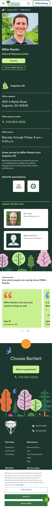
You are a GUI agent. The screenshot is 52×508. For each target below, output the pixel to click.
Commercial (10, 451)
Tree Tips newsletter (34, 454)
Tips (28, 451)
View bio (13, 60)
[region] (26, 489)
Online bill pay (41, 3)
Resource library (33, 447)
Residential (9, 447)
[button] (39, 426)
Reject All (26, 496)
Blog (28, 461)
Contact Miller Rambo (13, 67)
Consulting (9, 454)
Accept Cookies (26, 503)
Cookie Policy (19, 485)
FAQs (29, 458)
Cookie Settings (26, 490)
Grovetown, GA (10, 324)
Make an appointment (26, 369)
